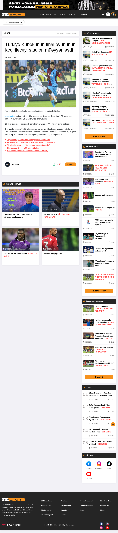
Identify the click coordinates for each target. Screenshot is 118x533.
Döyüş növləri (46, 510)
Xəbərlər (68, 33)
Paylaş (70, 164)
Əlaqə (102, 510)
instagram (99, 468)
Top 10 (63, 515)
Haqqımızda (104, 505)
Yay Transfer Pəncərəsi (13, 22)
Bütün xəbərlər (45, 14)
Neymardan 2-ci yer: (23, 148)
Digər (82, 510)
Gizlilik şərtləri (105, 501)
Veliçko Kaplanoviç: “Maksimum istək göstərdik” (28, 145)
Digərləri (99, 377)
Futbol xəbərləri (59, 14)
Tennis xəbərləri (86, 505)
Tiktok (109, 468)
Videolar (84, 14)
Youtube (89, 478)
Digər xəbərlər (73, 14)
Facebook (88, 468)
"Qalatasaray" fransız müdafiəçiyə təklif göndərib (28, 140)
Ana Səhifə (60, 33)
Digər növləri (66, 505)
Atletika (64, 501)
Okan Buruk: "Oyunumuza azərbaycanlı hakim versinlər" (32, 142)
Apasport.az (10, 116)
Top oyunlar (45, 505)
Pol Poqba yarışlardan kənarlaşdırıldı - (27, 151)
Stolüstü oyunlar (47, 515)
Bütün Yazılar (99, 136)
